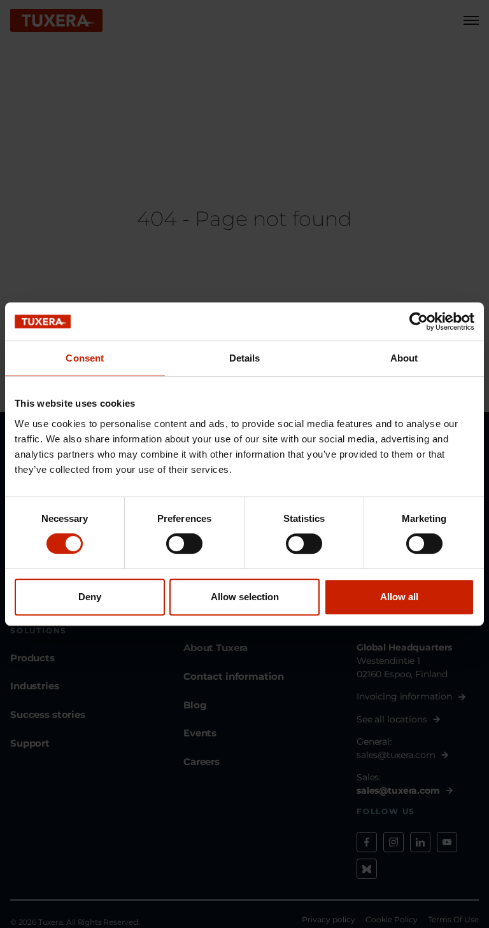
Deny (89, 596)
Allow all (399, 596)
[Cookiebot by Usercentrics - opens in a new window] (418, 321)
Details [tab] (244, 358)
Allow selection (245, 596)
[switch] (184, 543)
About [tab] (404, 358)
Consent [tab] (85, 358)
